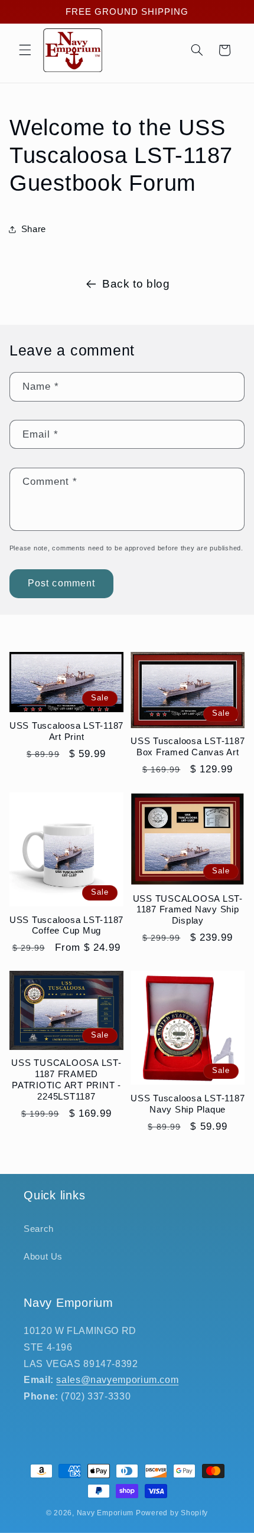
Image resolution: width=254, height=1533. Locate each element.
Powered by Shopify (172, 1512)
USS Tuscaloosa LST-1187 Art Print (66, 731)
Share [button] (33, 229)
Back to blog (136, 284)
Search (39, 1229)
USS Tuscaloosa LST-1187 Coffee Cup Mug (66, 925)
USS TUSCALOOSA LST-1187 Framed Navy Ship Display (188, 909)
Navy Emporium (105, 1512)
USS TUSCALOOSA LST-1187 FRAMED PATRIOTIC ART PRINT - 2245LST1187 (66, 1079)
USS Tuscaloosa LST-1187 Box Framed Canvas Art (188, 746)
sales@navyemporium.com (117, 1380)
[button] (24, 50)
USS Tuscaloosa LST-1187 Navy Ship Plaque (188, 1103)
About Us (43, 1256)
